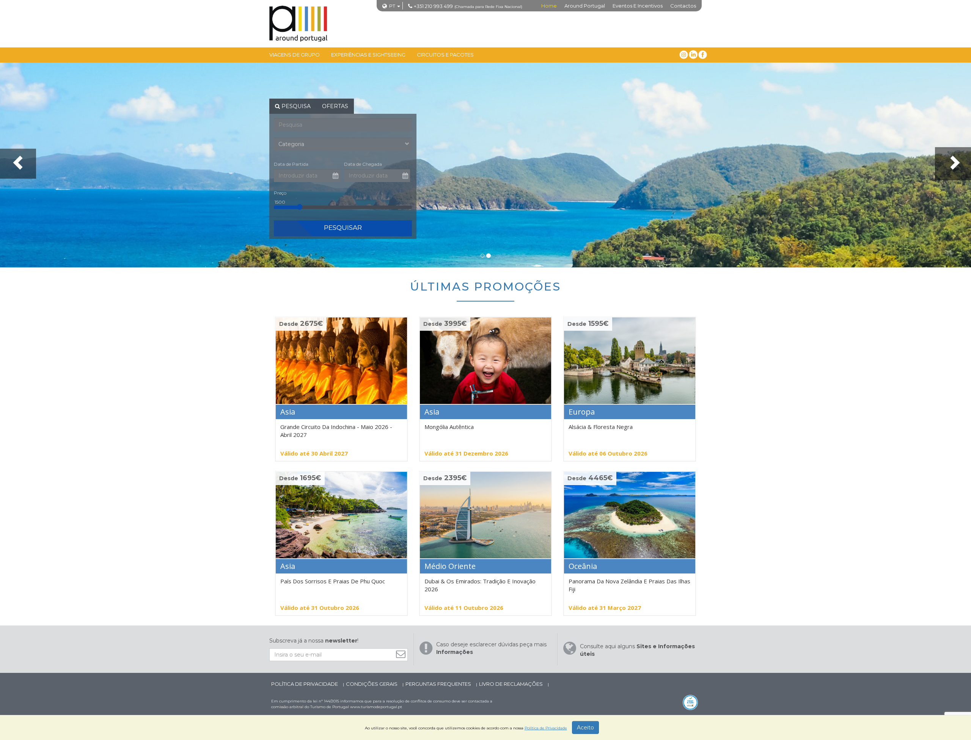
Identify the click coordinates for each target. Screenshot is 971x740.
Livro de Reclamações (511, 684)
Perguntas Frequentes (438, 684)
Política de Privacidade (305, 684)
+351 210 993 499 (433, 6)
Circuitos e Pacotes (445, 55)
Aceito (585, 727)
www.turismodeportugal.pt (376, 706)
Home (549, 6)
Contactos (683, 6)
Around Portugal (584, 6)
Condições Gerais (372, 684)
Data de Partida (291, 164)
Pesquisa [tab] (295, 106)
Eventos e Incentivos (638, 6)
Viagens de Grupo (294, 55)
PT (392, 6)
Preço (280, 193)
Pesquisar (343, 227)
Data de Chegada (363, 164)
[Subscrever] (403, 654)
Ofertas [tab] (335, 106)
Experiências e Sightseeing (368, 55)
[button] (18, 164)
